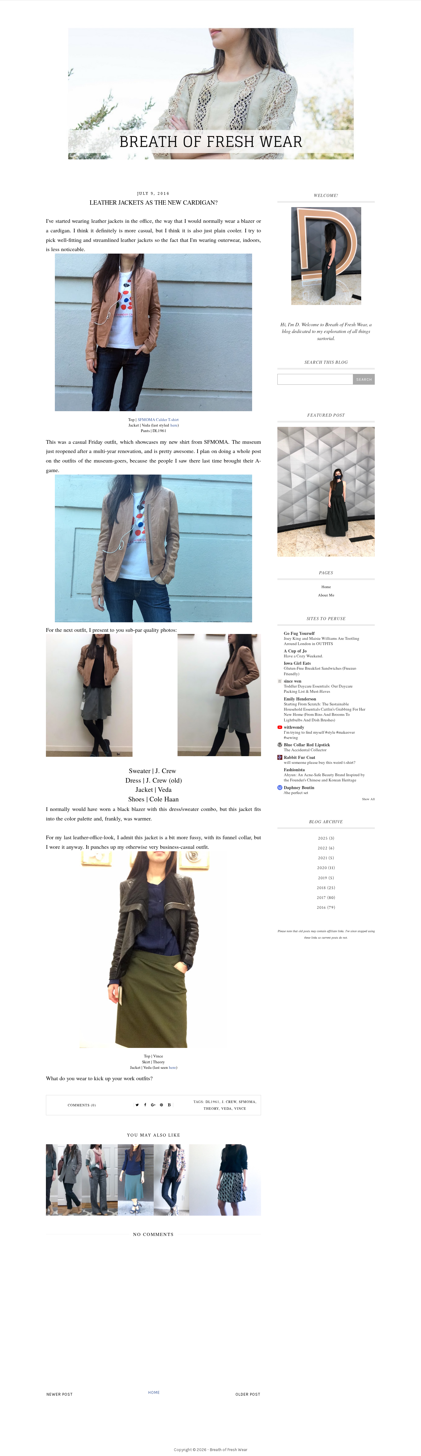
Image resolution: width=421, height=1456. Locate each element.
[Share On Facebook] (145, 1105)
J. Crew (229, 1101)
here (174, 425)
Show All (368, 799)
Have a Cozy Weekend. (303, 656)
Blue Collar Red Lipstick (307, 744)
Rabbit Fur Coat (299, 757)
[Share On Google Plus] (153, 1105)
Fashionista (294, 769)
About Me (326, 595)
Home (154, 1392)
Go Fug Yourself (299, 633)
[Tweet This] (137, 1105)
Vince (240, 1108)
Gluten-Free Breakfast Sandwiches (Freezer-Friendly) (320, 670)
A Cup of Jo (295, 651)
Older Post (247, 1394)
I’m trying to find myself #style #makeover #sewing (319, 734)
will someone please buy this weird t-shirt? (319, 762)
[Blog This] (169, 1105)
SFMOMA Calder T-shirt (158, 419)
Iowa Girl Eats (297, 663)
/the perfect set (296, 792)
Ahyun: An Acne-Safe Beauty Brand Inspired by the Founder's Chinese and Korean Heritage (324, 777)
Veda (226, 1108)
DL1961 (212, 1101)
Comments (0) (82, 1105)
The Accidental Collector (305, 749)
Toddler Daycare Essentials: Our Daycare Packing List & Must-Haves (318, 688)
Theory (211, 1108)
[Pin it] (161, 1105)
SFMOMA (247, 1101)
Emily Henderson (300, 699)
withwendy (294, 727)
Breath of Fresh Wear (228, 1449)
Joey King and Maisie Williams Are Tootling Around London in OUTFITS (321, 641)
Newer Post (60, 1394)
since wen (292, 681)
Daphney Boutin (299, 787)
